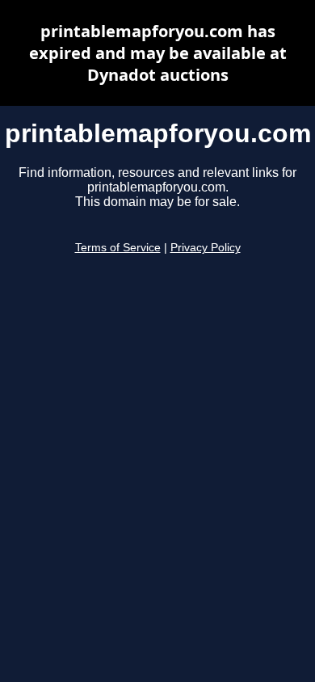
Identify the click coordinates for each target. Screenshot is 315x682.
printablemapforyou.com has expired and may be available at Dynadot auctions (158, 53)
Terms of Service (118, 248)
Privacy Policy (205, 248)
